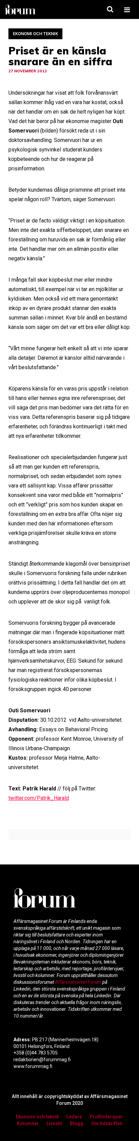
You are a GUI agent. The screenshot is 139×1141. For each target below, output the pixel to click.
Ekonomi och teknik (35, 33)
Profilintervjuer (106, 1116)
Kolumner (28, 1123)
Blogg (76, 1123)
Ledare (74, 1116)
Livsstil (54, 1123)
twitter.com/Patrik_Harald (38, 798)
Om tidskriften (106, 1123)
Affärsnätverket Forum (78, 982)
